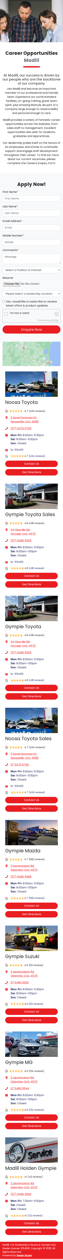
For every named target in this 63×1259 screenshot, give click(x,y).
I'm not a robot (19, 313)
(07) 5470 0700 (21, 428)
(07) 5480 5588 (21, 877)
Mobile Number (13, 235)
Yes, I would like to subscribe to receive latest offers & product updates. (31, 304)
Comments (11, 250)
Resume (8, 278)
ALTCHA (54, 320)
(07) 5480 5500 (21, 1194)
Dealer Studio (24, 1255)
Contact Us (31, 464)
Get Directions (31, 472)
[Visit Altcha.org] (56, 314)
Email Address (12, 221)
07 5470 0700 (20, 765)
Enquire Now (31, 329)
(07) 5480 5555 (21, 540)
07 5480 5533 (20, 982)
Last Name (10, 206)
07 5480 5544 (20, 1088)
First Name (10, 192)
